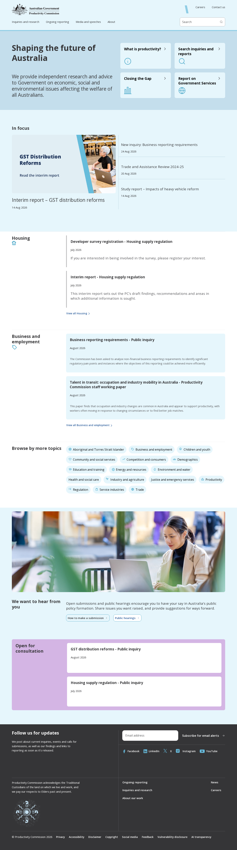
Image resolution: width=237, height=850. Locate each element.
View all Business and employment (88, 425)
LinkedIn (154, 751)
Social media (130, 837)
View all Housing (76, 313)
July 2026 (76, 250)
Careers (200, 7)
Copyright (111, 837)
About (111, 22)
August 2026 (77, 348)
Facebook (133, 751)
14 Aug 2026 (19, 207)
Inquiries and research (25, 22)
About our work (132, 798)
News (214, 782)
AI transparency (201, 837)
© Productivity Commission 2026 (32, 837)
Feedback (147, 837)
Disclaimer (94, 837)
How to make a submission (86, 618)
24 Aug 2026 (128, 151)
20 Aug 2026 (128, 173)
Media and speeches (88, 22)
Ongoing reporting (57, 22)
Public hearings (125, 618)
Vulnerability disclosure (172, 837)
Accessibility (76, 837)
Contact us (218, 7)
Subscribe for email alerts (200, 736)
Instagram (189, 751)
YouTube (211, 751)
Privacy (60, 837)
